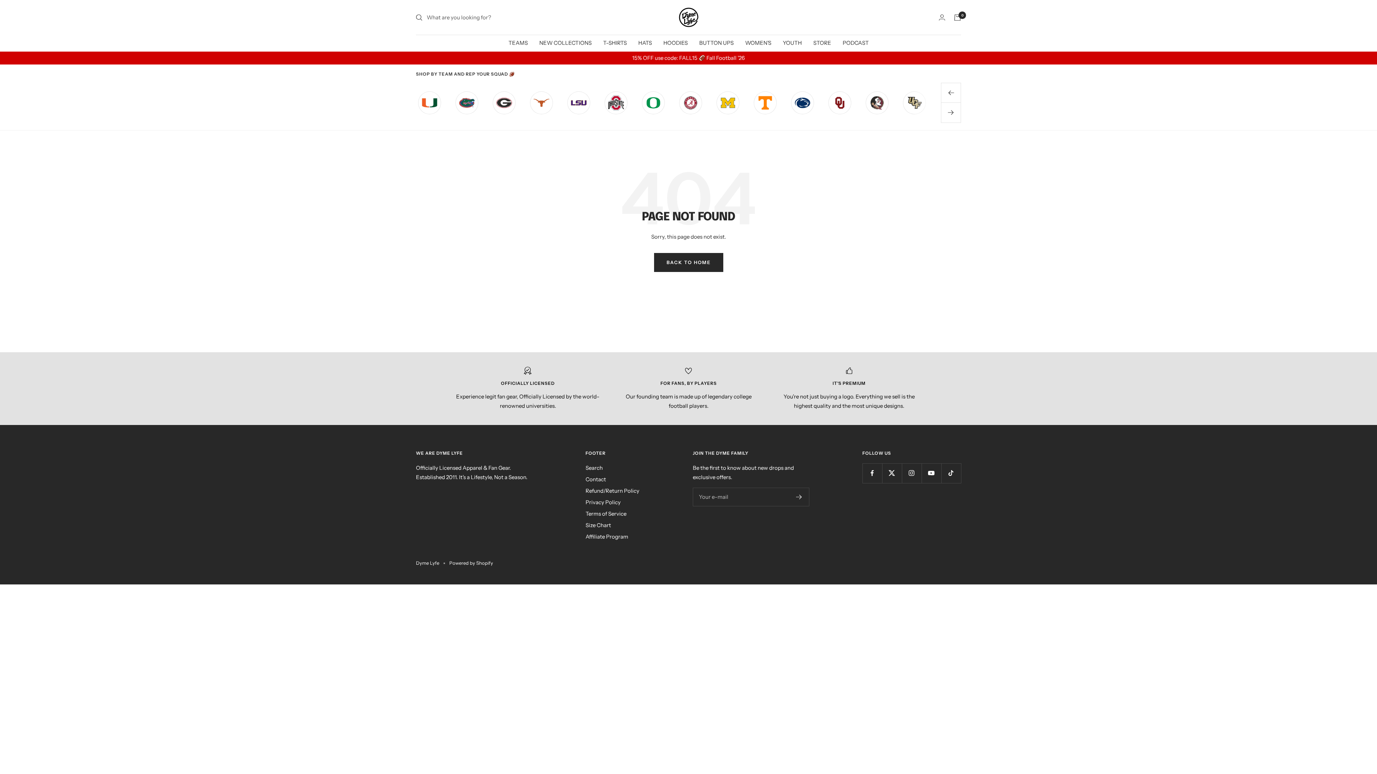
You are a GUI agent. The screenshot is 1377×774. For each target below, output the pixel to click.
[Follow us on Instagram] (912, 473)
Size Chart (598, 525)
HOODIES (675, 42)
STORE (822, 42)
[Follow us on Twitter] (892, 473)
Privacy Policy (603, 502)
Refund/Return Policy (612, 490)
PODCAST (856, 42)
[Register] (799, 497)
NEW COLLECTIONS (565, 42)
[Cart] (957, 17)
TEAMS (518, 42)
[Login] (942, 17)
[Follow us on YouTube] (931, 473)
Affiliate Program (607, 536)
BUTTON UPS (716, 42)
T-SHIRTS (615, 42)
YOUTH (792, 42)
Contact (596, 479)
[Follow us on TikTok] (951, 473)
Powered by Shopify (471, 563)
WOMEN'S (758, 42)
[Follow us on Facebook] (872, 473)
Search (594, 467)
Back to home (689, 262)
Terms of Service (606, 513)
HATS (645, 42)
